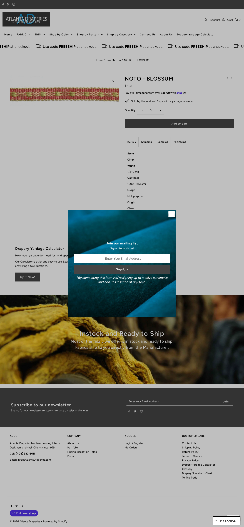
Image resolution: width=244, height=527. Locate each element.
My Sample (228, 520)
